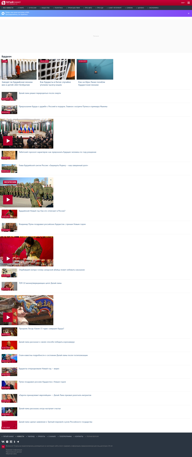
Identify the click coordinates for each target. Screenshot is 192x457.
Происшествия (74, 8)
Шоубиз (141, 8)
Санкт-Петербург (115, 8)
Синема (130, 8)
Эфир (183, 3)
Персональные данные (14, 452)
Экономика (153, 8)
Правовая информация (14, 450)
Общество (45, 8)
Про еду (100, 8)
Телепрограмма (65, 436)
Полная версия (93, 436)
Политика (59, 8)
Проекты (41, 436)
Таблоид (31, 436)
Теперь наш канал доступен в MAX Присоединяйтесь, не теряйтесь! (17, 13)
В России (32, 8)
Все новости (8, 8)
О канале (52, 436)
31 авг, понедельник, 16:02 (11, 4)
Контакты (79, 436)
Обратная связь (11, 454)
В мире (21, 8)
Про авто (88, 8)
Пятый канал (8, 436)
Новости (20, 436)
